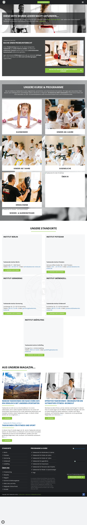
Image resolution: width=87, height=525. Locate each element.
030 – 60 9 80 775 (13, 267)
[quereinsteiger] (15, 209)
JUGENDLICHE (65, 168)
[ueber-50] (54, 173)
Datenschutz (22, 494)
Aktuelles (42, 21)
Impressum (28, 494)
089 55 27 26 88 (12, 308)
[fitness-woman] (12, 423)
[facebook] (83, 494)
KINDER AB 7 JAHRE (22, 168)
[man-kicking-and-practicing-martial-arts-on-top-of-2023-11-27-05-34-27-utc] (22, 373)
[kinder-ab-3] (65, 100)
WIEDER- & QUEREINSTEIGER (22, 213)
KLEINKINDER (22, 132)
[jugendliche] (65, 136)
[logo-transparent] (79, 448)
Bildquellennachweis (36, 494)
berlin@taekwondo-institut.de (32, 267)
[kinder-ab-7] (22, 136)
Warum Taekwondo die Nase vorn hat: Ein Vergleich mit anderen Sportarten (21, 402)
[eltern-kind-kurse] (22, 100)
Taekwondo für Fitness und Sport (18, 425)
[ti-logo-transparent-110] (4, 1)
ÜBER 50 (65, 176)
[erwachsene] (22, 173)
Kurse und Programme (53, 19)
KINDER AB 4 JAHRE (65, 132)
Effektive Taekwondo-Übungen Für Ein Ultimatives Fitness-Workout (64, 402)
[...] (18, 415)
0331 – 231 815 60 (56, 267)
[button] (3, 522)
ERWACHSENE (22, 205)
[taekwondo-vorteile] (65, 373)
